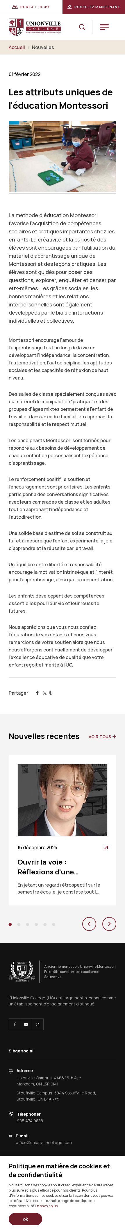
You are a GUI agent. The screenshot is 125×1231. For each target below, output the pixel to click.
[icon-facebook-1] (14, 1024)
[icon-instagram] (37, 1024)
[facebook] (37, 693)
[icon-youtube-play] (26, 1024)
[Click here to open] (22, 972)
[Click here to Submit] (82, 27)
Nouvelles (43, 47)
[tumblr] (50, 693)
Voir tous (100, 736)
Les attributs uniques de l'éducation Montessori (61, 98)
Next (109, 924)
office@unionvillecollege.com (44, 1142)
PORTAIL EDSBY (35, 7)
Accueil (17, 47)
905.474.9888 (30, 1120)
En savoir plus (46, 1205)
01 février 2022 (24, 74)
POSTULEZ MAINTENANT (97, 7)
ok (25, 1219)
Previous (89, 924)
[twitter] (43, 693)
